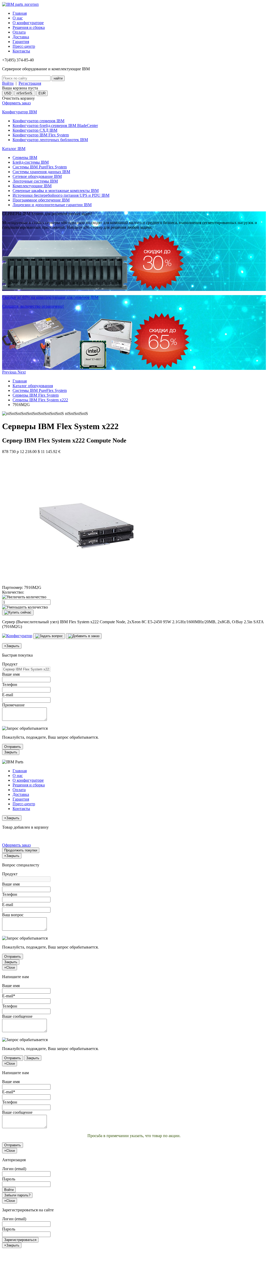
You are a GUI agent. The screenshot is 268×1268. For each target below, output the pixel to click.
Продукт (10, 664)
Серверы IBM (25, 157)
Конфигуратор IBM (19, 112)
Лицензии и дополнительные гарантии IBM (52, 205)
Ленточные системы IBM (35, 181)
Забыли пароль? (17, 1195)
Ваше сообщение (17, 1016)
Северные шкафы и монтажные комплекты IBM (56, 190)
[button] (10, 372)
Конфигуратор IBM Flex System (41, 135)
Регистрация (30, 83)
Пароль (8, 1179)
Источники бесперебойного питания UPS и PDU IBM (61, 195)
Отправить (12, 747)
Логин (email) (14, 1168)
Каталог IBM (13, 148)
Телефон (9, 684)
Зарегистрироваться (20, 1240)
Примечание (13, 705)
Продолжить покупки (20, 850)
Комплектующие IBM (32, 186)
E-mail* (8, 996)
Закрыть (10, 752)
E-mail (7, 694)
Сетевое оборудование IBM (37, 176)
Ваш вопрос (13, 915)
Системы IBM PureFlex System (40, 167)
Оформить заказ (16, 103)
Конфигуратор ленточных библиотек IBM (50, 139)
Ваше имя (11, 674)
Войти (8, 83)
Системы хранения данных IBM (41, 171)
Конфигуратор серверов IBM (38, 121)
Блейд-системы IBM (31, 162)
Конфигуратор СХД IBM (35, 130)
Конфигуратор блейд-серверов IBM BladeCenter (55, 125)
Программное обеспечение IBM (41, 200)
